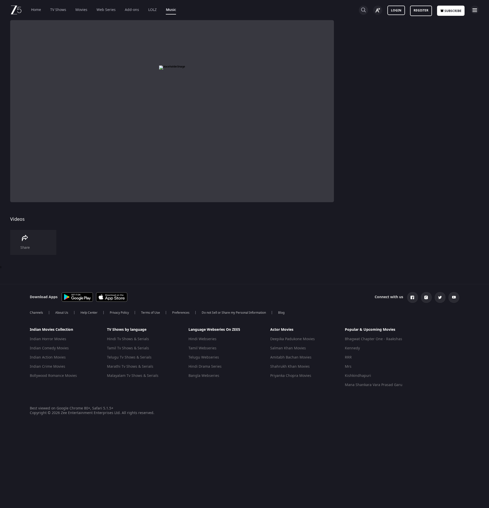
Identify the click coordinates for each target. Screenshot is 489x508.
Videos (17, 219)
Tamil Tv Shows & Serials (128, 348)
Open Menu (475, 10)
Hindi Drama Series (205, 366)
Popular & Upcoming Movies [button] (370, 329)
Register (421, 10)
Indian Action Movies (48, 357)
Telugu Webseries (203, 357)
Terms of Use (150, 312)
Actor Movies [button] (281, 329)
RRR (348, 357)
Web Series (106, 9)
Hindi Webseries (202, 339)
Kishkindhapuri (358, 375)
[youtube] (454, 297)
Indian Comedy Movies (49, 348)
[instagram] (426, 297)
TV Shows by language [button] (126, 329)
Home (36, 9)
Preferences (180, 312)
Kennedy (352, 348)
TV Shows (58, 9)
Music (171, 9)
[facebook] (412, 297)
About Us (61, 312)
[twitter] (440, 297)
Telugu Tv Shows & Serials (129, 357)
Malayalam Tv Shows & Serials (132, 375)
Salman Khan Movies (288, 348)
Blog (281, 312)
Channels (36, 312)
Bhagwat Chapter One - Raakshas (373, 339)
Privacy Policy (119, 312)
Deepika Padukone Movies (292, 339)
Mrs (348, 366)
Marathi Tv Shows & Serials (130, 366)
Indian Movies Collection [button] (51, 329)
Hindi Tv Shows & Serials (128, 339)
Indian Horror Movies (48, 339)
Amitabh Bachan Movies (290, 357)
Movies (81, 9)
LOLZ (152, 9)
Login (396, 10)
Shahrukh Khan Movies (290, 366)
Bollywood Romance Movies (53, 375)
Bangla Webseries (203, 375)
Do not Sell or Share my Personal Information (234, 312)
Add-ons (132, 9)
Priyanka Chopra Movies (290, 375)
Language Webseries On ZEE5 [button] (214, 329)
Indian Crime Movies (47, 366)
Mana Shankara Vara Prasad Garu (373, 385)
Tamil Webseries (202, 348)
